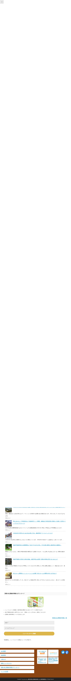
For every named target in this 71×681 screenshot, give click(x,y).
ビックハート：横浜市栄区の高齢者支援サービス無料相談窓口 (34, 679)
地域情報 (3, 655)
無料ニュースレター (6, 663)
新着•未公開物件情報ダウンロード (10, 667)
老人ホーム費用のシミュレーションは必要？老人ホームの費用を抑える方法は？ (35, 573)
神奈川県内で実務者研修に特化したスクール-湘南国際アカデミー (53, 660)
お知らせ (3, 659)
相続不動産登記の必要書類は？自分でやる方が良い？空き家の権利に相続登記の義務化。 (37, 545)
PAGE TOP (68, 659)
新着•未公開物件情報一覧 (59, 618)
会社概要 (3, 651)
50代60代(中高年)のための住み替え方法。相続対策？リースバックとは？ (33, 533)
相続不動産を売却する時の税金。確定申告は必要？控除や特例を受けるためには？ (35, 559)
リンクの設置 (4, 671)
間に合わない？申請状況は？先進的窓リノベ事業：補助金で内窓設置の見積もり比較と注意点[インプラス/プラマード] (39, 522)
